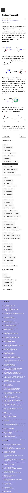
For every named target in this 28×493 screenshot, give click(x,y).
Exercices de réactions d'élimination (12, 175)
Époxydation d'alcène (8, 478)
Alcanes (5, 144)
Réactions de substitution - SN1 (11, 169)
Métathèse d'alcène (8, 487)
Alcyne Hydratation (7, 476)
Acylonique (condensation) (9, 490)
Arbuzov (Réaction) (7, 491)
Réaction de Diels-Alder (8, 447)
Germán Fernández (6, 19)
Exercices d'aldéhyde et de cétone (11, 213)
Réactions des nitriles (8, 252)
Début (5, 274)
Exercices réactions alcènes (10, 186)
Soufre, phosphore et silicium (10, 265)
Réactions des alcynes (9, 188)
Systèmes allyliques (8, 205)
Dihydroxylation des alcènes (9, 475)
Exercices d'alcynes (8, 191)
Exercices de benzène (9, 224)
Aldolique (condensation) (9, 488)
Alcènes (5, 177)
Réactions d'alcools (8, 194)
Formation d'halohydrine (9, 471)
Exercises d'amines (8, 263)
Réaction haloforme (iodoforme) (10, 465)
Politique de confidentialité (10, 280)
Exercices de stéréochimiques (10, 161)
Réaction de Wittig (7, 483)
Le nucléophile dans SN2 (9, 467)
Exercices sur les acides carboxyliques (12, 230)
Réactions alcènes (8, 183)
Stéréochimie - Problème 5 (9, 464)
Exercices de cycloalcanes (10, 153)
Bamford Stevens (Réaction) (9, 486)
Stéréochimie (7, 158)
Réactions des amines (8, 260)
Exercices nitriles (7, 254)
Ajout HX (5, 453)
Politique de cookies (8, 282)
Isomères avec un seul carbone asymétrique (13, 468)
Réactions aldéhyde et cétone (10, 210)
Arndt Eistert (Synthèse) (8, 484)
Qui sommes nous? (8, 285)
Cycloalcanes (7, 150)
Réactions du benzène (9, 221)
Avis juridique (7, 277)
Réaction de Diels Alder (9, 208)
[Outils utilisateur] (25, 19)
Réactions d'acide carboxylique (11, 227)
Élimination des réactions (9, 172)
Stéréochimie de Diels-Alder (9, 451)
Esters (5, 241)
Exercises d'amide (8, 249)
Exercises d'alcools (8, 197)
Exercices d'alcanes (8, 147)
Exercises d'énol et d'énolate (10, 219)
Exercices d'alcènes (8, 180)
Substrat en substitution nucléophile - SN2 (12, 472)
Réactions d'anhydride (9, 232)
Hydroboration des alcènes (9, 473)
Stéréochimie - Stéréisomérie (9, 452)
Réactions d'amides (8, 246)
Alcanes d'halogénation (9, 155)
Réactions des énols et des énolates (12, 216)
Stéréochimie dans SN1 (8, 457)
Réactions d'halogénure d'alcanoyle (12, 235)
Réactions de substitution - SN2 (11, 164)
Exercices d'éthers (8, 202)
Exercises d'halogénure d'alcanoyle (12, 238)
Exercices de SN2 (8, 166)
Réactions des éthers (8, 199)
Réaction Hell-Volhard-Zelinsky (10, 482)
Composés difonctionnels (9, 257)
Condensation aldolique (8, 469)
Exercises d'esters (8, 243)
